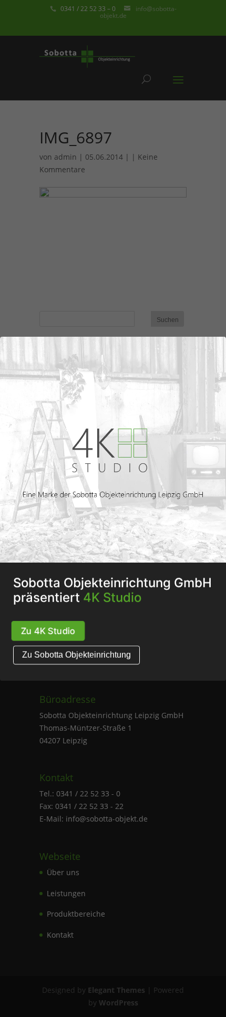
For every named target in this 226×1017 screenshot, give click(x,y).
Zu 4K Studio (48, 630)
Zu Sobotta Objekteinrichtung (76, 654)
